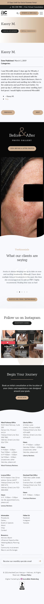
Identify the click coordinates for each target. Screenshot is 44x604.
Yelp (6, 99)
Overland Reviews (29, 498)
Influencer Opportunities (10, 540)
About (3, 525)
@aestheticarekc (22, 323)
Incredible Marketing (30, 579)
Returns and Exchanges (9, 550)
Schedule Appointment (9, 31)
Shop (3, 528)
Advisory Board (6, 537)
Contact (4, 530)
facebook (26, 518)
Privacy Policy (26, 575)
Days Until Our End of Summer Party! (22, 2)
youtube (26, 523)
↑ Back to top (35, 598)
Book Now (22, 397)
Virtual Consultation (28, 31)
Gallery (3, 520)
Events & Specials (29, 13)
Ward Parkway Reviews (9, 465)
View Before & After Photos (22, 148)
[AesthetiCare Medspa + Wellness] (4, 13)
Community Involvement (9, 547)
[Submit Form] (39, 561)
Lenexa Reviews (6, 505)
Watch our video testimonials (22, 299)
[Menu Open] (41, 13)
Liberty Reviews (28, 455)
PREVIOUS (8, 112)
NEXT (38, 112)
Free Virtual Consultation (33, 7)
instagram (26, 520)
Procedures (5, 518)
